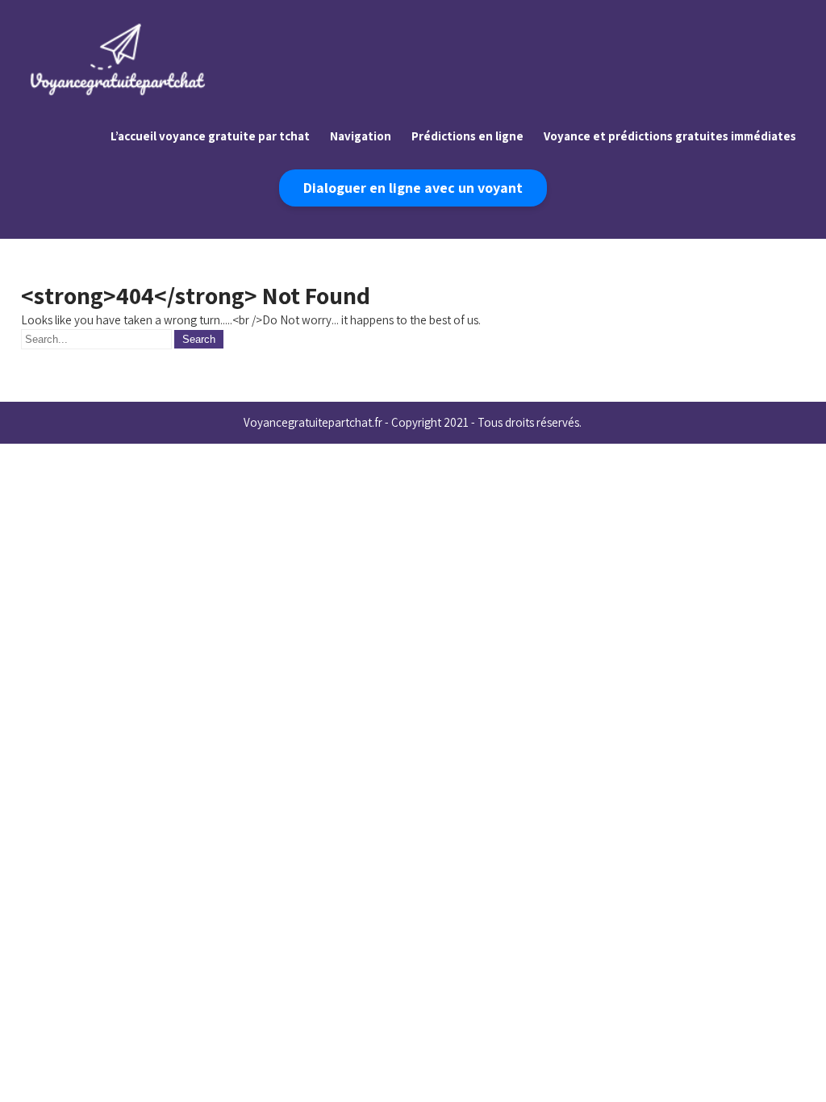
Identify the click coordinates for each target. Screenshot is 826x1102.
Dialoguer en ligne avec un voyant (413, 187)
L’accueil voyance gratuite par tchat (210, 136)
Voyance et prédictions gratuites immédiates (670, 136)
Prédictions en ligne (467, 136)
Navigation (360, 136)
